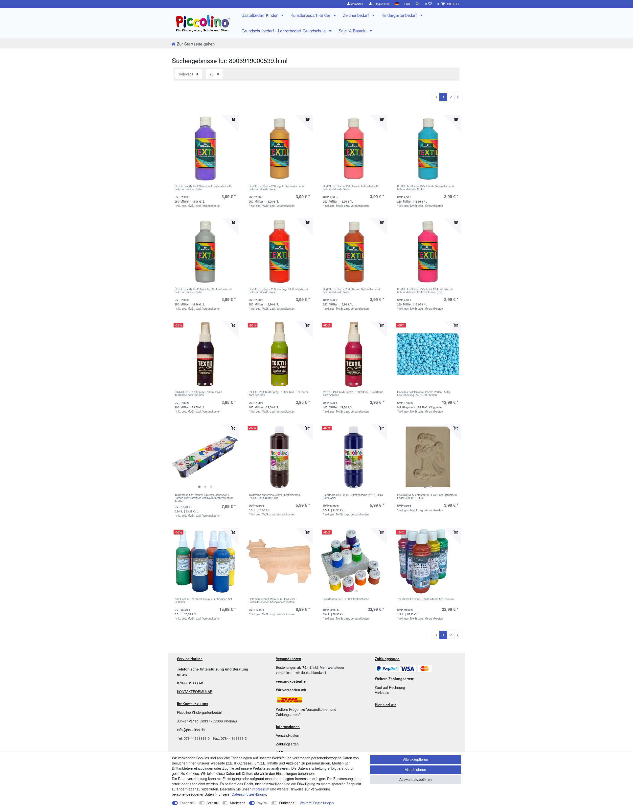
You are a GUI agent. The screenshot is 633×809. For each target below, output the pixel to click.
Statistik (212, 802)
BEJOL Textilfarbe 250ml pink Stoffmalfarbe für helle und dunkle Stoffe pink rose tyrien (425, 290)
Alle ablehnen (415, 769)
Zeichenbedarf (356, 15)
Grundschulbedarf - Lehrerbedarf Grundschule (284, 31)
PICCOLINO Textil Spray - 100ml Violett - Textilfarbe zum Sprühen (199, 393)
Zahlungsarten (287, 743)
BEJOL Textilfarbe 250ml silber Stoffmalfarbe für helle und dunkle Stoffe (203, 290)
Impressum (260, 788)
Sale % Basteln (353, 31)
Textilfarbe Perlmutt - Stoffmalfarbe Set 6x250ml (425, 599)
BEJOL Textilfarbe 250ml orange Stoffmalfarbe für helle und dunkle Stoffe (278, 290)
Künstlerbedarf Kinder (311, 15)
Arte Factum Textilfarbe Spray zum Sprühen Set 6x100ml (203, 600)
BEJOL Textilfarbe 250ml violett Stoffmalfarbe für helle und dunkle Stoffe (203, 188)
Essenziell (187, 802)
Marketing (238, 802)
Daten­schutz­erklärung (249, 794)
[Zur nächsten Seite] (457, 97)
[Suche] (418, 4)
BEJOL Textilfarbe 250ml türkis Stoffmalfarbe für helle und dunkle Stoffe (426, 188)
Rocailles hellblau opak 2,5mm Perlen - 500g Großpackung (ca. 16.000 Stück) (423, 393)
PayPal (262, 802)
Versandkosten (287, 735)
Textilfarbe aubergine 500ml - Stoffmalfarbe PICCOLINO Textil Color (274, 496)
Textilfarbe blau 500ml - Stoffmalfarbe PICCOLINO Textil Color (353, 496)
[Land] (396, 4)
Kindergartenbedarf (400, 15)
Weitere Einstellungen (317, 802)
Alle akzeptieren (415, 759)
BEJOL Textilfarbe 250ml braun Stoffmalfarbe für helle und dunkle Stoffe (352, 290)
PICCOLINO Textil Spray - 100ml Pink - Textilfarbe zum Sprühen (353, 393)
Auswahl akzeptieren (415, 779)
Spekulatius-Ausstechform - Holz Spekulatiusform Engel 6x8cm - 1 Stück (427, 496)
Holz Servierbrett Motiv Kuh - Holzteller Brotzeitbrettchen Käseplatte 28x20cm (272, 600)
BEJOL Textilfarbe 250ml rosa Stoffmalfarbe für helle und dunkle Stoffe (351, 188)
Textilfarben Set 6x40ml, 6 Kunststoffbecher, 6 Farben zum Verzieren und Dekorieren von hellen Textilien (204, 497)
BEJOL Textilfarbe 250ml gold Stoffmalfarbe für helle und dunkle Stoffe (277, 188)
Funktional (287, 802)
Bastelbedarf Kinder (260, 15)
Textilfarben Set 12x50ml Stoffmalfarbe (346, 599)
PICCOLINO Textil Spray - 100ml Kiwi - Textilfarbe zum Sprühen (279, 393)
